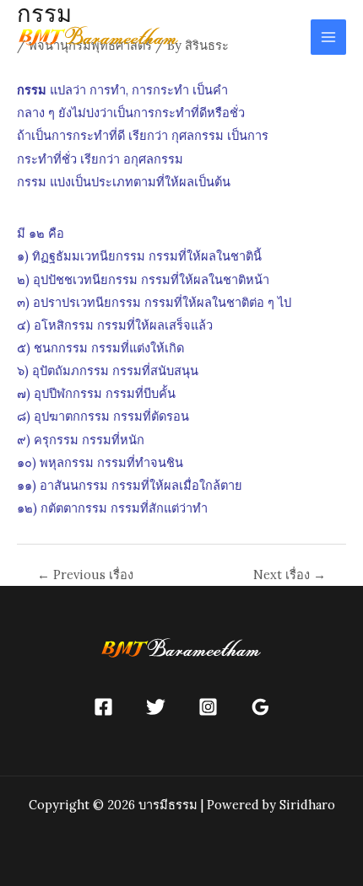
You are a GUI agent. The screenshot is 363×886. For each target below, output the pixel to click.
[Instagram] (208, 707)
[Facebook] (103, 707)
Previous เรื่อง (85, 575)
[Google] (260, 707)
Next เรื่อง (289, 575)
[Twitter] (155, 707)
